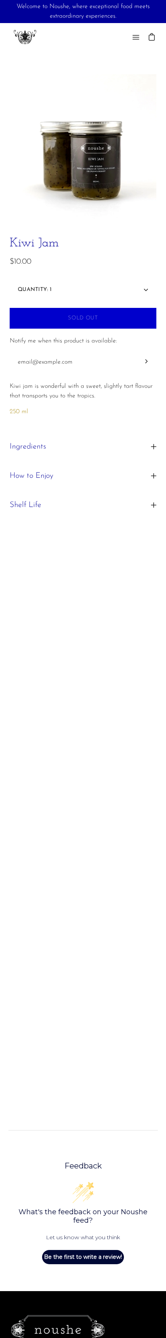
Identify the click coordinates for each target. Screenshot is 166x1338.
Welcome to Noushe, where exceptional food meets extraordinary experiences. (83, 11)
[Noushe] (25, 37)
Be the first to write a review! (83, 1256)
